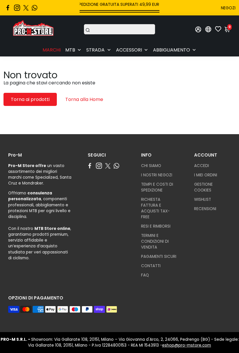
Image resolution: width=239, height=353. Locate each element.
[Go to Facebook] (8, 8)
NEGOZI (228, 8)
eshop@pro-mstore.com (186, 345)
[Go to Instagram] (17, 8)
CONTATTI (151, 266)
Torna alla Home (84, 99)
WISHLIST (202, 199)
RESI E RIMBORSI (156, 226)
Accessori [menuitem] (129, 50)
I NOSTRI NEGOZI (156, 175)
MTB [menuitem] (70, 50)
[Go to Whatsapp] (34, 8)
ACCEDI (201, 165)
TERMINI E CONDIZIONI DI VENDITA (155, 241)
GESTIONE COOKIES (203, 187)
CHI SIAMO (151, 165)
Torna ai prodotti (30, 99)
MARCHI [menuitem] (52, 50)
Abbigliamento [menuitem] (171, 50)
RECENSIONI (205, 209)
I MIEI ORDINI (205, 175)
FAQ (145, 275)
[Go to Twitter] (26, 8)
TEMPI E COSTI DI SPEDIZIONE (157, 187)
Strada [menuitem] (95, 50)
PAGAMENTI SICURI (158, 256)
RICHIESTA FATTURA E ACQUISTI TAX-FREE (155, 208)
